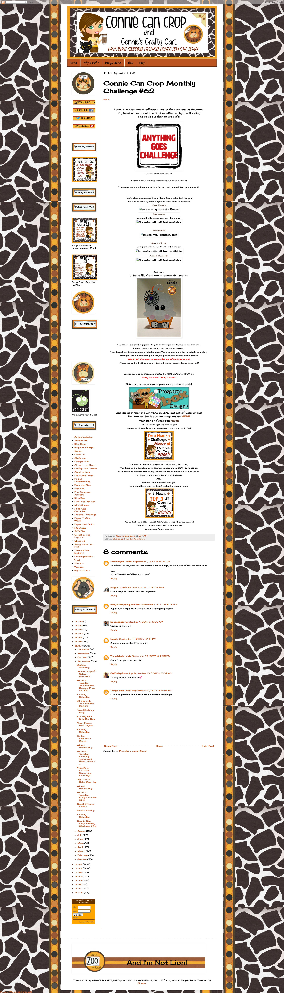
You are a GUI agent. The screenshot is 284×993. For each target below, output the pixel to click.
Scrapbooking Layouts (82, 535)
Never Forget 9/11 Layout (85, 724)
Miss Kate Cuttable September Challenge (84, 771)
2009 (79, 892)
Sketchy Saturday (83, 666)
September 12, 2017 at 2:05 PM (151, 656)
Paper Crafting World (82, 519)
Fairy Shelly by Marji (85, 711)
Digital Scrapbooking (82, 480)
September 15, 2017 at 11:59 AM (152, 673)
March (82, 851)
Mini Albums (81, 505)
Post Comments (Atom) (133, 751)
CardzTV (79, 454)
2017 (78, 645)
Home (73, 63)
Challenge (118, 539)
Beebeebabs (117, 622)
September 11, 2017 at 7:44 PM (137, 639)
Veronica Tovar (159, 243)
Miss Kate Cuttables (80, 509)
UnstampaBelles (83, 556)
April (81, 847)
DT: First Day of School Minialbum (86, 674)
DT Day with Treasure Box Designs (85, 703)
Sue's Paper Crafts (121, 561)
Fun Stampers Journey (82, 493)
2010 (79, 888)
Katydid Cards (118, 587)
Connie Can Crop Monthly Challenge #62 (86, 823)
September (84, 661)
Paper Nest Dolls (84, 524)
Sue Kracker (159, 214)
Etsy (130, 63)
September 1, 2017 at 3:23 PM (159, 604)
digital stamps (82, 570)
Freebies (79, 488)
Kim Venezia (159, 230)
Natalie (114, 639)
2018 (79, 641)
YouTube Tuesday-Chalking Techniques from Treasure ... (86, 757)
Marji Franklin (159, 205)
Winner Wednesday (84, 746)
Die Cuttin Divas (83, 475)
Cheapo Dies (81, 461)
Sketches (79, 541)
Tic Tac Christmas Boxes (84, 738)
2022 (79, 625)
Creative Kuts (82, 472)
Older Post (208, 746)
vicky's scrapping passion (125, 604)
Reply (113, 578)
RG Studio (80, 528)
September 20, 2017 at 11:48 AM (152, 690)
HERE (185, 416)
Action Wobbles (83, 437)
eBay (142, 63)
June (81, 839)
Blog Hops (80, 444)
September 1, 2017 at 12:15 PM (146, 587)
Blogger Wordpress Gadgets (16, 991)
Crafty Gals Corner (85, 468)
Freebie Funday (86, 810)
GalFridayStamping (121, 673)
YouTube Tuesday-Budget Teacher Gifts (87, 796)
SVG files (79, 531)
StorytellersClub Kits (83, 545)
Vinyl (77, 560)
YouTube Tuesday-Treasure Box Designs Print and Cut (86, 685)
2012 (79, 880)
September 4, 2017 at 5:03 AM (144, 622)
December (84, 649)
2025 (79, 621)
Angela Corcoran (159, 256)
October (83, 657)
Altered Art (80, 440)
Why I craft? (91, 63)
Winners (79, 563)
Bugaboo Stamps (84, 447)
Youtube (79, 567)
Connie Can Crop (126, 536)
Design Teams (113, 63)
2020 (79, 633)
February (83, 855)
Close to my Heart (84, 465)
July (80, 835)
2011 (78, 884)
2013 (79, 876)
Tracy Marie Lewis (120, 656)
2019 (79, 637)
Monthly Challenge (134, 539)
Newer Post (110, 746)
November (84, 653)
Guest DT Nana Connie (85, 805)
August (82, 831)
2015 (79, 868)
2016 (79, 864)
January (82, 859)
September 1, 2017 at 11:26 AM (151, 561)
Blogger (142, 983)
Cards (77, 451)
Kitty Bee (79, 498)
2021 (79, 629)
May (80, 843)
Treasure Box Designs (81, 551)
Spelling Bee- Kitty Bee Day (86, 717)
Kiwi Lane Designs (84, 501)
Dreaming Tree (82, 485)
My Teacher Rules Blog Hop (87, 780)
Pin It (106, 99)
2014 (79, 872)
